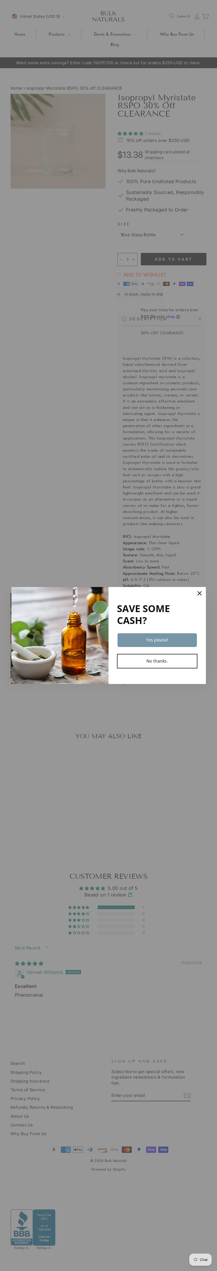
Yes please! (157, 640)
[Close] (199, 593)
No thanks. (157, 661)
